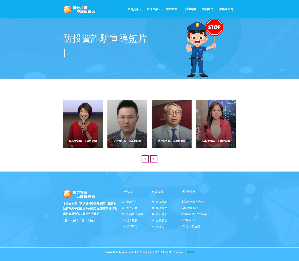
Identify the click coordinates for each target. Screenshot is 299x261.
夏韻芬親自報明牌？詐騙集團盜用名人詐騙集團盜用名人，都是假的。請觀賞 (83, 122)
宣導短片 (161, 226)
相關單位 (208, 9)
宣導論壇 (161, 202)
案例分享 (161, 214)
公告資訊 (133, 9)
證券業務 (191, 9)
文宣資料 (171, 9)
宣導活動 (132, 208)
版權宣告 (190, 252)
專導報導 (161, 208)
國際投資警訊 (189, 208)
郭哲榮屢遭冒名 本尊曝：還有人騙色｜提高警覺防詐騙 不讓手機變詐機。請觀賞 (127, 120)
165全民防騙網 (190, 226)
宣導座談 (152, 9)
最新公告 (132, 202)
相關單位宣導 (134, 214)
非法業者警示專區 (192, 202)
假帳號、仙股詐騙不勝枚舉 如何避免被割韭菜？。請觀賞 (172, 122)
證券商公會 (226, 9)
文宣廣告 (161, 220)
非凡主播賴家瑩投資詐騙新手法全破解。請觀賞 (216, 122)
